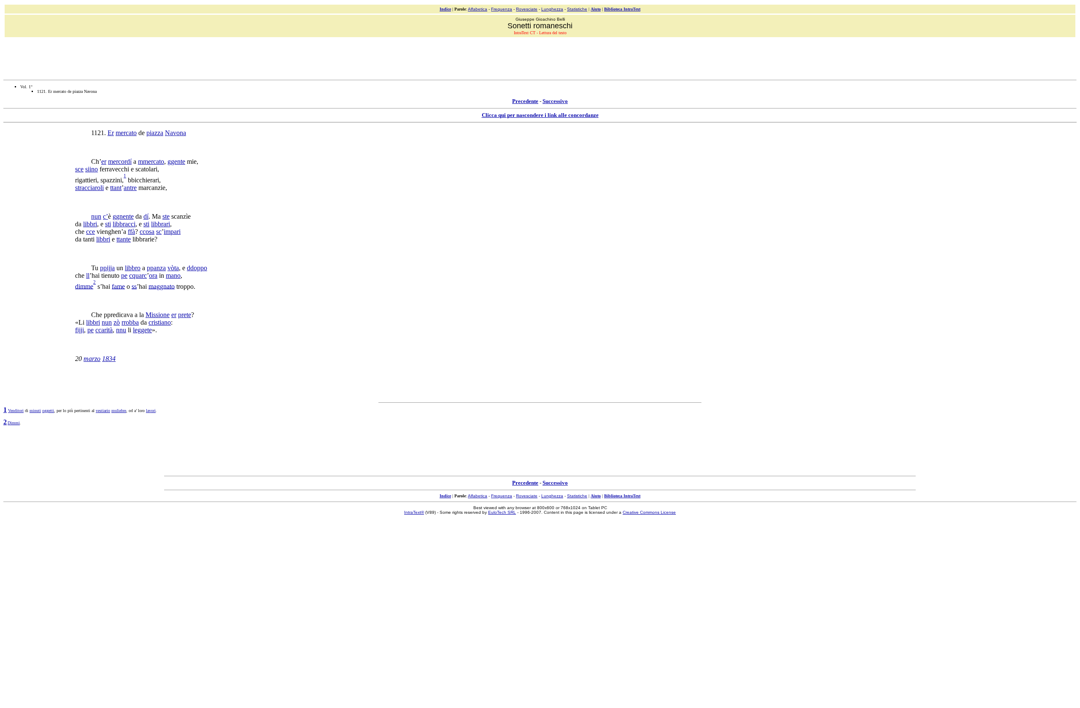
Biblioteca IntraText (622, 9)
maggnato (161, 286)
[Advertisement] (540, 57)
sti (108, 224)
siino (91, 169)
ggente (176, 161)
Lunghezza (552, 9)
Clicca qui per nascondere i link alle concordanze (540, 115)
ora (153, 275)
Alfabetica (477, 9)
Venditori (16, 410)
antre (130, 187)
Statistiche (577, 9)
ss (134, 286)
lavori (151, 410)
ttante (123, 239)
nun (96, 216)
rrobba (130, 322)
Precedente (525, 101)
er (103, 161)
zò (116, 322)
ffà (131, 231)
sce (79, 169)
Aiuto (596, 9)
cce (90, 231)
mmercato (151, 161)
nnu (121, 330)
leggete (142, 330)
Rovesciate (526, 9)
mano (173, 275)
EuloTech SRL (502, 512)
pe (124, 275)
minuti (35, 410)
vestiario (103, 410)
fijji (79, 330)
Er (111, 132)
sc (159, 231)
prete (184, 314)
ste (166, 216)
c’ (105, 216)
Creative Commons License (649, 512)
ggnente (123, 216)
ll (87, 275)
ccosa (147, 231)
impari (172, 231)
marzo (92, 358)
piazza (154, 132)
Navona (175, 132)
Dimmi (14, 422)
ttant (116, 187)
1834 (109, 358)
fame (118, 286)
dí (145, 216)
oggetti (48, 410)
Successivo (555, 101)
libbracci (124, 224)
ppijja (107, 267)
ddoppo (197, 267)
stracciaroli (89, 187)
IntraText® (414, 512)
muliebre (118, 410)
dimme (84, 286)
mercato (126, 132)
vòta (173, 267)
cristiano (159, 322)
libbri (90, 224)
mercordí (120, 161)
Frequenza (501, 9)
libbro (132, 267)
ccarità (104, 330)
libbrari (160, 224)
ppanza (156, 267)
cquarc (138, 275)
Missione (158, 314)
